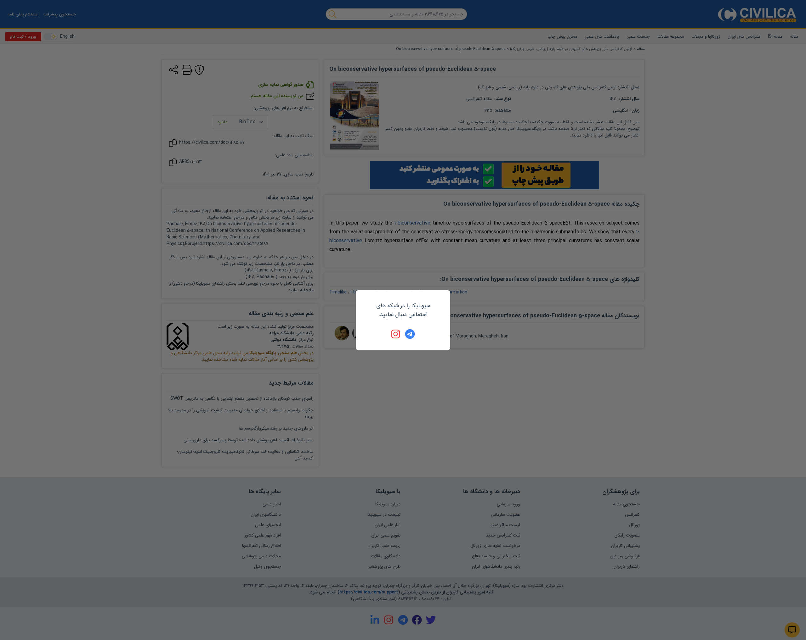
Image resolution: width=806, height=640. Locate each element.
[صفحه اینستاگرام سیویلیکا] (396, 334)
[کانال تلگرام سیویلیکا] (410, 334)
